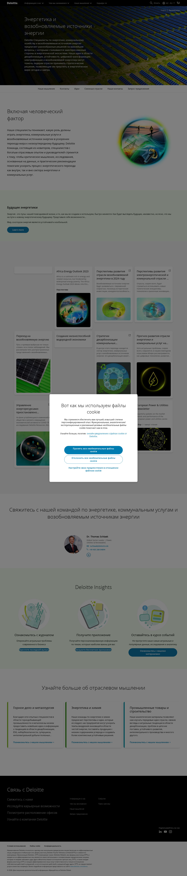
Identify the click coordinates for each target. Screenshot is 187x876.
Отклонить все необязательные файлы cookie (93, 459)
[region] (93, 438)
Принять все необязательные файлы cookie (93, 450)
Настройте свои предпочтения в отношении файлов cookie (93, 469)
